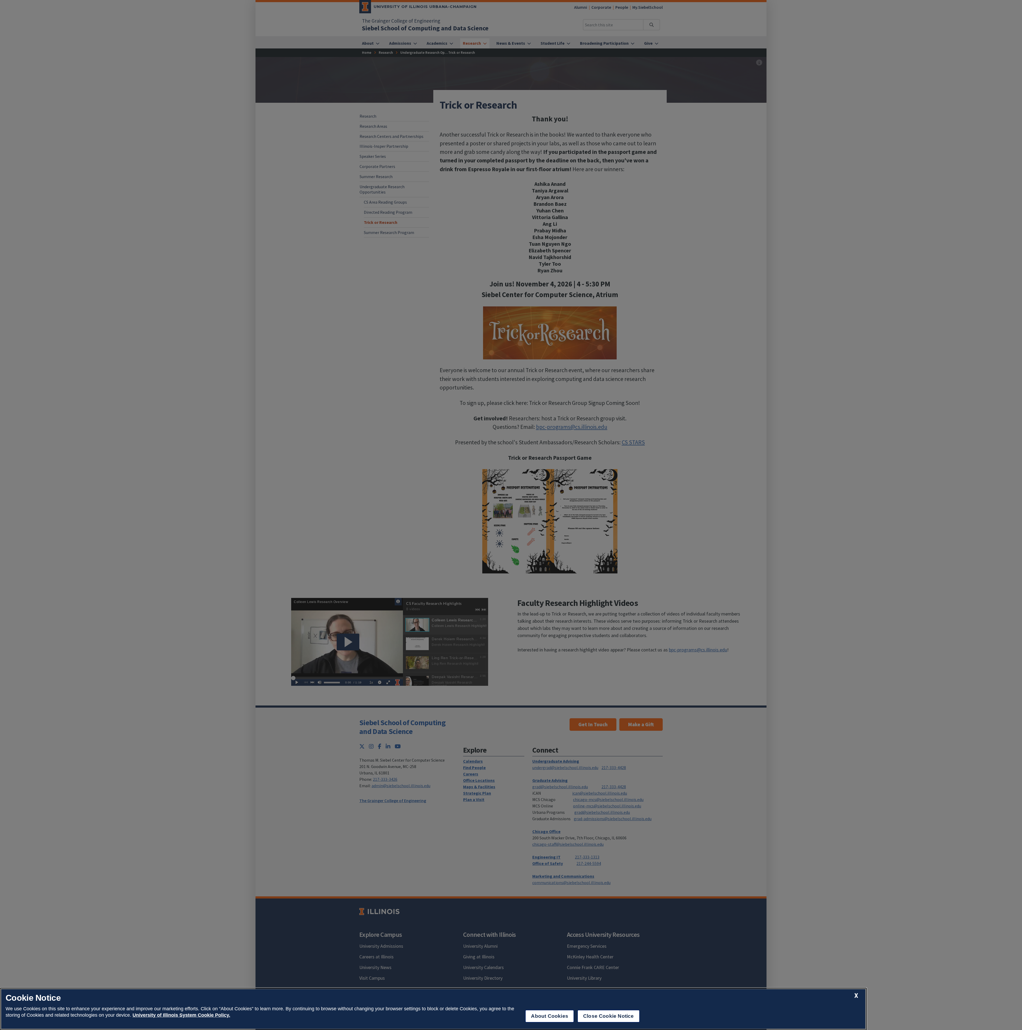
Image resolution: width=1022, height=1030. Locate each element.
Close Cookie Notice (608, 1016)
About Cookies (549, 1016)
